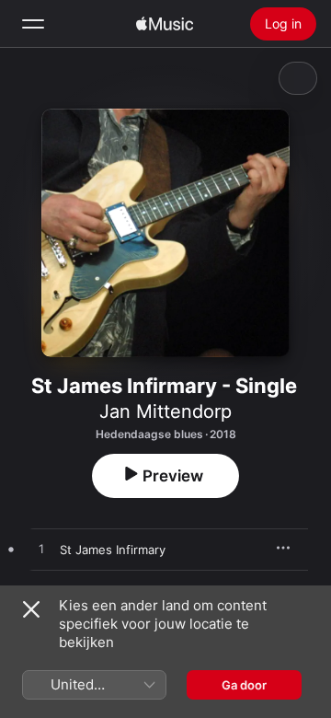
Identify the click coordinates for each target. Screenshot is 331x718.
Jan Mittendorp (165, 411)
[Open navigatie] (33, 24)
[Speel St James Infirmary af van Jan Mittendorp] (41, 549)
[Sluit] (31, 609)
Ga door (244, 684)
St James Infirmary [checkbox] (113, 549)
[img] (164, 24)
